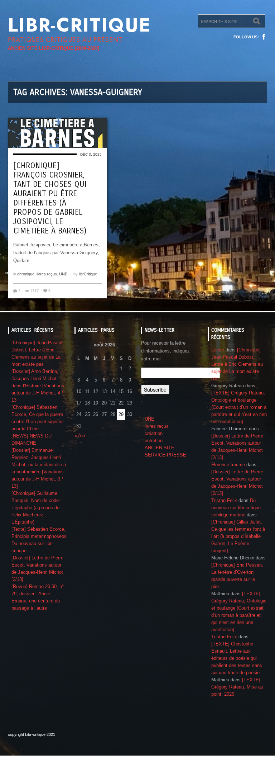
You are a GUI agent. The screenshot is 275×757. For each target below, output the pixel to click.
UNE (63, 274)
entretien (154, 440)
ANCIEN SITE (159, 447)
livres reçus (47, 274)
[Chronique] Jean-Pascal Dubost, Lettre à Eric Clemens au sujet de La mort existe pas (237, 364)
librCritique (88, 274)
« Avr (79, 435)
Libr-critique (79, 25)
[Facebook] (263, 37)
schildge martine (228, 514)
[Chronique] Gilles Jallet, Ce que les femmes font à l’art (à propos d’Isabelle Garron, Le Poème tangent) (238, 536)
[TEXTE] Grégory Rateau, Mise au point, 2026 (237, 687)
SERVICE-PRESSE (165, 455)
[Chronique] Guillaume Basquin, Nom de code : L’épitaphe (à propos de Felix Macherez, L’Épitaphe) (36, 508)
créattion (154, 433)
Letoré (217, 350)
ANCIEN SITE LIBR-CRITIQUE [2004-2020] (53, 48)
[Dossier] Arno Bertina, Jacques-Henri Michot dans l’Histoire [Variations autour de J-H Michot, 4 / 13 (37, 386)
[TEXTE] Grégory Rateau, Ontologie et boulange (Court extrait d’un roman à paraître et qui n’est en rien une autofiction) (239, 407)
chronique (25, 274)
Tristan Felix (224, 500)
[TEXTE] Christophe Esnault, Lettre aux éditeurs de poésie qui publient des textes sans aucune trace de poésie (236, 658)
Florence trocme (228, 464)
